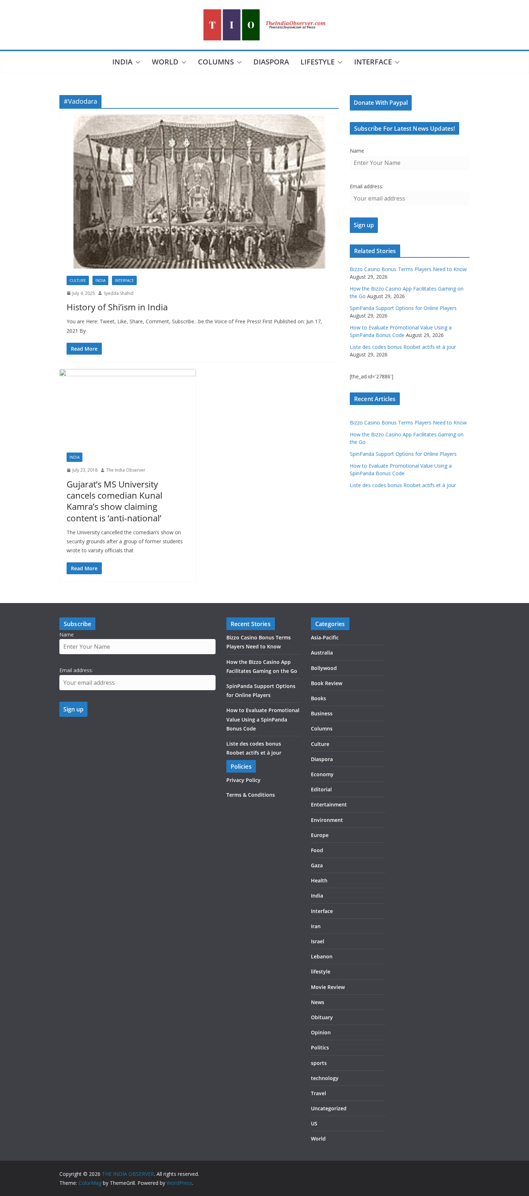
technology (325, 1078)
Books (318, 698)
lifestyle (317, 62)
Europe (320, 835)
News (317, 1002)
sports (319, 1063)
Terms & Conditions (250, 794)
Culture (77, 280)
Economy (322, 774)
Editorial (321, 789)
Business (322, 713)
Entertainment (329, 804)
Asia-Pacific (325, 637)
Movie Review (328, 987)
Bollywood (324, 668)
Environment (327, 820)
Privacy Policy (243, 780)
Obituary (322, 1017)
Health (319, 880)
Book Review (326, 683)
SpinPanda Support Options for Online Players (403, 308)
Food (317, 850)
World (165, 62)
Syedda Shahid (119, 293)
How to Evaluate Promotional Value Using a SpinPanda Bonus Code (262, 719)
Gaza (317, 865)
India (122, 62)
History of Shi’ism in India (117, 307)
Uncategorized (329, 1108)
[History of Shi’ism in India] (199, 191)
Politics (320, 1047)
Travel (318, 1093)
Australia (322, 652)
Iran (316, 926)
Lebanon (322, 956)
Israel (317, 941)
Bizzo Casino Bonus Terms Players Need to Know (408, 269)
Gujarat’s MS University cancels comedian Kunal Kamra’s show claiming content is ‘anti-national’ (114, 501)
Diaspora (271, 62)
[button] (136, 62)
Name (357, 150)
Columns (216, 62)
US (314, 1123)
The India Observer (125, 470)
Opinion (321, 1032)
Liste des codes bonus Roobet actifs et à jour (403, 346)
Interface (373, 62)
